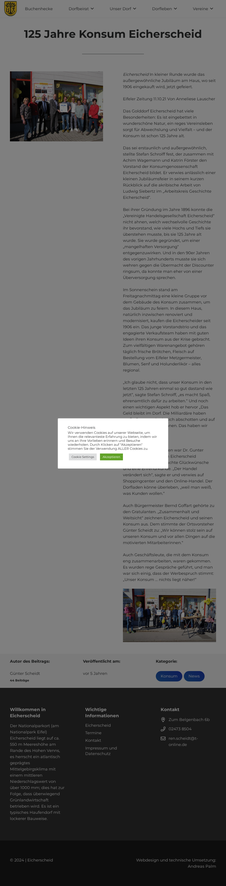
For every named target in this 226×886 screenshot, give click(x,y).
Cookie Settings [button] (83, 457)
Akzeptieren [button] (111, 457)
